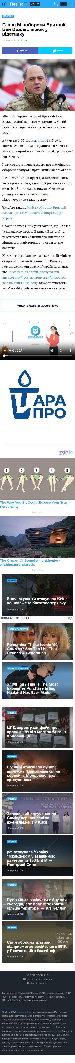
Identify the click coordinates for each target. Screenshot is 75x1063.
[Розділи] (70, 2)
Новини (12, 580)
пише (42, 140)
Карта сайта (8, 1008)
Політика (8, 16)
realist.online (53, 1031)
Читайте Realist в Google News (37, 305)
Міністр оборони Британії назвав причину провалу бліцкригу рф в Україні (34, 212)
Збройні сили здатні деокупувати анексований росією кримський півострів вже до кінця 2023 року (34, 277)
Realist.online (24, 1012)
